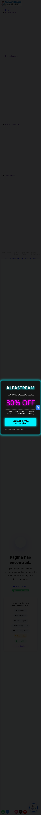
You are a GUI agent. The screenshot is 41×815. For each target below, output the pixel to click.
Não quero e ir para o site (14, 429)
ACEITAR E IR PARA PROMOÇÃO (21, 422)
